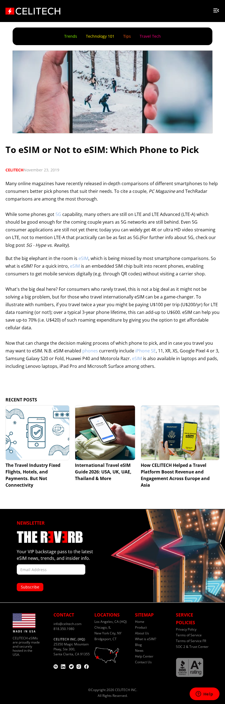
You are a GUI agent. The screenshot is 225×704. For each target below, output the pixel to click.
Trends (70, 36)
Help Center (144, 656)
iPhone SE (145, 351)
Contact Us (143, 662)
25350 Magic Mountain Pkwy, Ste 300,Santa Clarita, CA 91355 (72, 646)
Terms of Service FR (191, 641)
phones (90, 351)
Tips (127, 36)
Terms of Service (189, 635)
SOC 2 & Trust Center (192, 646)
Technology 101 (100, 36)
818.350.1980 (64, 628)
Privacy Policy (186, 629)
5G (58, 214)
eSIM (83, 258)
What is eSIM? (145, 639)
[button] (216, 9)
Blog (138, 644)
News (139, 650)
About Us (142, 633)
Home (139, 621)
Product (141, 627)
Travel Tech (150, 36)
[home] (32, 9)
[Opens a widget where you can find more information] (204, 694)
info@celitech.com (67, 623)
